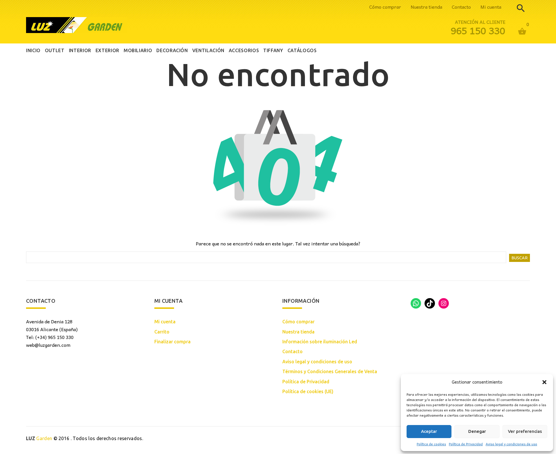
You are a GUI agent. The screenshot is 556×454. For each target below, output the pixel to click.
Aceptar (429, 431)
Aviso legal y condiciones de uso (511, 444)
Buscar (519, 258)
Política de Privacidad (466, 444)
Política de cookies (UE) (307, 391)
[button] (544, 382)
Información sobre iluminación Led (319, 341)
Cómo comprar (385, 6)
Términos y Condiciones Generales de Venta (329, 371)
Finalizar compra (172, 341)
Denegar (477, 431)
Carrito (161, 331)
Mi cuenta (490, 6)
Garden (39, 438)
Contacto (461, 6)
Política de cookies (431, 444)
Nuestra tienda (426, 6)
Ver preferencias (525, 431)
